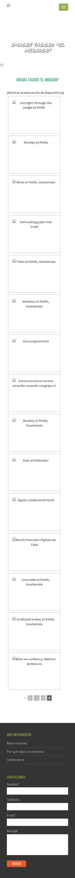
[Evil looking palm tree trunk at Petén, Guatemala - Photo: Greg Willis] (34, 234)
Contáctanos (15, 760)
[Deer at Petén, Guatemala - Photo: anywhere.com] (34, 472)
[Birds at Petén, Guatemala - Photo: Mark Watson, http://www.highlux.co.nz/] (34, 194)
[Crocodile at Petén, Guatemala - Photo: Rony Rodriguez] (34, 592)
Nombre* (13, 784)
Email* (11, 815)
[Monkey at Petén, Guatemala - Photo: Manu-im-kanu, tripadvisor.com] (34, 433)
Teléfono (13, 800)
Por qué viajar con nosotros (25, 751)
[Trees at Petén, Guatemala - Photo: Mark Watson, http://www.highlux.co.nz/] (34, 274)
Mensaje (12, 831)
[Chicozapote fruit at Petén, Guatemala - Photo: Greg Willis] (34, 353)
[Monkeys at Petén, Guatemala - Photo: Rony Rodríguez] (34, 313)
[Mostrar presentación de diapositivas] (35, 92)
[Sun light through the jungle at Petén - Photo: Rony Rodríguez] (34, 115)
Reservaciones (17, 743)
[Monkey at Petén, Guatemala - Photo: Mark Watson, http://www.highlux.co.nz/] (34, 154)
